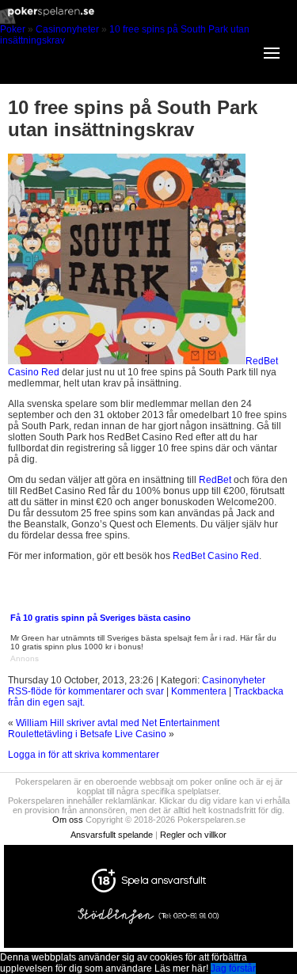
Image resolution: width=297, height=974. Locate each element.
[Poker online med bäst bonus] (148, 20)
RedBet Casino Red (216, 555)
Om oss (67, 819)
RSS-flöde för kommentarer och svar (86, 691)
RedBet (215, 479)
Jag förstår (233, 968)
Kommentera (199, 691)
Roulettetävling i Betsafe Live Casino (87, 734)
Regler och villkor (193, 834)
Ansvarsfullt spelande (111, 834)
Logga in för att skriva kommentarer (83, 754)
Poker (12, 29)
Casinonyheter (67, 29)
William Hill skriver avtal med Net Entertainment (117, 723)
